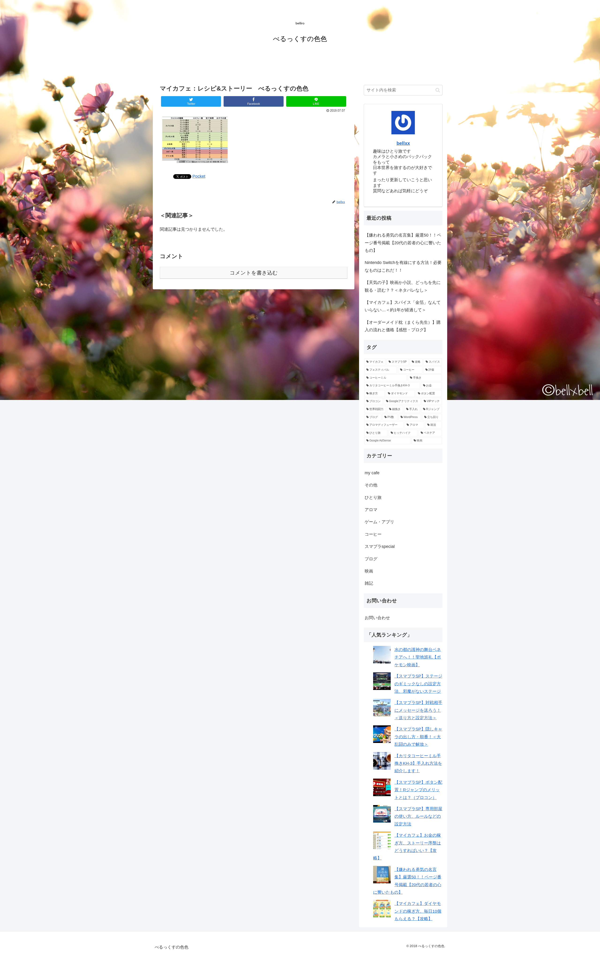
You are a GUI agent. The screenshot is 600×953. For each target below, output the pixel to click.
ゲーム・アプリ (379, 522)
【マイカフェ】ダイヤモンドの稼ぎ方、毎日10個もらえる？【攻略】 (417, 911)
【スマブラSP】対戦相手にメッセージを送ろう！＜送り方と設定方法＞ (418, 710)
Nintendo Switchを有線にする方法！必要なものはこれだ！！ (403, 266)
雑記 (369, 583)
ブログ (371, 559)
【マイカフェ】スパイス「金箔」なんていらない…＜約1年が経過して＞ (403, 306)
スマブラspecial (380, 546)
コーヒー (373, 534)
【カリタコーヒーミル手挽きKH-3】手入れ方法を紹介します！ (418, 763)
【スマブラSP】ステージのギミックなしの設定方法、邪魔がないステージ (418, 684)
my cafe (372, 473)
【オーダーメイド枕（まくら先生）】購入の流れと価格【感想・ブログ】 (403, 326)
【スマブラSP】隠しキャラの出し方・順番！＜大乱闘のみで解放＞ (418, 737)
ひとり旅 (373, 497)
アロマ (371, 509)
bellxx (403, 143)
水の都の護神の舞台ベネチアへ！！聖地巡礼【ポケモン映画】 (417, 657)
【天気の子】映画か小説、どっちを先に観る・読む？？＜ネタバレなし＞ (403, 286)
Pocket (198, 176)
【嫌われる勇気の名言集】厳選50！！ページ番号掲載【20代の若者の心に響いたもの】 (403, 243)
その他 (371, 485)
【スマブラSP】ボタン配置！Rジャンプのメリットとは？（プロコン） (418, 790)
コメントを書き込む (254, 273)
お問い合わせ (377, 617)
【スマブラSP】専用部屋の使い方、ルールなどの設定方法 (418, 816)
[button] (438, 90)
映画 (369, 571)
